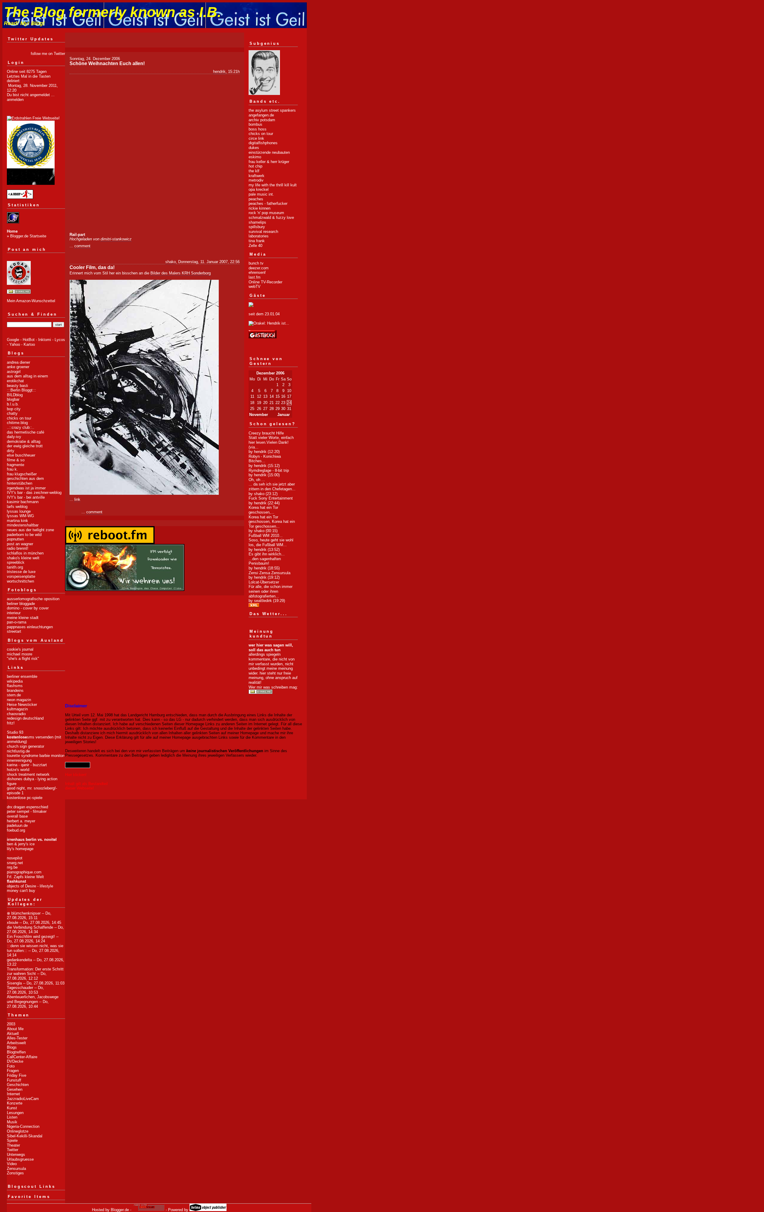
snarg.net (15, 863)
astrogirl (14, 371)
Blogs (12, 1047)
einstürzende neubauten (269, 152)
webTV (255, 286)
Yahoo (14, 344)
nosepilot (14, 858)
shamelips (257, 222)
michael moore (19, 654)
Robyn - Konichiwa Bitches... (265, 458)
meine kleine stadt (22, 617)
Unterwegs (16, 1154)
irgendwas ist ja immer (26, 488)
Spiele (12, 1140)
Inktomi (44, 339)
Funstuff (14, 1080)
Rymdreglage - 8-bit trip (269, 470)
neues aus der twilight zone (30, 530)
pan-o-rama (16, 622)
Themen (19, 1015)
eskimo (255, 157)
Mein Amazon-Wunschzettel (31, 301)
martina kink (17, 520)
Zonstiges (15, 1173)
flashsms (15, 685)
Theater (13, 1145)
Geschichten (18, 1084)
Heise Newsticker (22, 704)
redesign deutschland (25, 718)
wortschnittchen (20, 581)
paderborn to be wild (24, 534)
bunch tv (256, 263)
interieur (14, 613)
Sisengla (14, 983)
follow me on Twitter (48, 53)
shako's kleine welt (23, 558)
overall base (17, 816)
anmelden (15, 99)
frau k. (12, 469)
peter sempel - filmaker (27, 811)
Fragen (13, 1070)
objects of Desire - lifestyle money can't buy (30, 888)
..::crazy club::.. (20, 427)
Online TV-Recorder (265, 282)
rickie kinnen (259, 208)
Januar (283, 414)
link (77, 499)
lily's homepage (20, 849)
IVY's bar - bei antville (26, 497)
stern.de (14, 695)
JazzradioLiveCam (23, 1098)
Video (12, 1164)
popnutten (15, 539)
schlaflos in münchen (25, 553)
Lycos (60, 339)
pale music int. (261, 194)
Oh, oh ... (257, 479)
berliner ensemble (22, 676)
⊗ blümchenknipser (24, 913)
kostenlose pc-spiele (24, 797)
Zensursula (16, 1168)
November (258, 414)
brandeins (15, 690)
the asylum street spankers (272, 110)
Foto (11, 1066)
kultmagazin (17, 709)
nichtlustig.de (18, 751)
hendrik (219, 71)
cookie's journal (20, 649)
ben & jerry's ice (21, 844)
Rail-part (77, 234)
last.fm (255, 277)
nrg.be (12, 867)
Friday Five (16, 1075)
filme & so (15, 460)
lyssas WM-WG (20, 516)
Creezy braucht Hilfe (266, 433)
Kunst (12, 1108)
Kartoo (29, 344)
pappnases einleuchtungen (30, 627)
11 (252, 396)
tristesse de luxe (21, 571)
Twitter (12, 1150)
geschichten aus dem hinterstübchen (25, 481)
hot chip (255, 166)
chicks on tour (19, 418)
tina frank (257, 241)
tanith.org (15, 567)
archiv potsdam (262, 120)
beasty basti (17, 385)
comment (82, 246)
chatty (12, 413)
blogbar (13, 399)
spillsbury (257, 227)
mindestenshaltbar (22, 525)
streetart (14, 631)
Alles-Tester (17, 1038)
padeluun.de (17, 825)
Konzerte (14, 1103)
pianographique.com (24, 872)
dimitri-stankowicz (116, 239)
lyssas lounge (19, 511)
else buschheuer (21, 455)
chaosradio (16, 714)
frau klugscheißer (22, 474)
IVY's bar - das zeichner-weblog (34, 492)
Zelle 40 (255, 245)
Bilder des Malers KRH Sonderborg (180, 273)
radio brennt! (17, 548)
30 (283, 408)
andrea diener (18, 362)
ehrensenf (257, 272)
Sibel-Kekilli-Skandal (24, 1136)
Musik (12, 1122)
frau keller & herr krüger (269, 161)
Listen (12, 1117)
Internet (13, 1094)
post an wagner (20, 544)
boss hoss (258, 129)
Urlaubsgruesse (20, 1159)
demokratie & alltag (23, 441)
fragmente (15, 465)
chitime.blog (17, 422)
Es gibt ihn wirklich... (267, 554)
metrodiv (256, 180)
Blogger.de (120, 1210)
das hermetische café (25, 432)
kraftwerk (256, 175)
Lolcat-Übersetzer (264, 582)
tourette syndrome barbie (28, 755)
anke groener (18, 367)
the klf (254, 171)
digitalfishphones (263, 143)
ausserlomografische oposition (33, 599)
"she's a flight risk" (23, 658)
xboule (12, 922)
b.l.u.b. (13, 404)
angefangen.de (261, 115)
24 (289, 402)
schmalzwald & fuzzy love (271, 217)
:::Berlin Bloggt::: (21, 390)
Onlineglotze (17, 1131)
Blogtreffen (16, 1052)
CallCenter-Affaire (22, 1057)
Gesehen (14, 1089)
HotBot (29, 339)
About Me (15, 1029)
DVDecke (15, 1061)
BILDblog (15, 395)
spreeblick (15, 562)
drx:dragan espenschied (27, 807)
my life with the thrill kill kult (273, 185)
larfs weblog (17, 506)
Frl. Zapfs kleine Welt (25, 877)
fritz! (11, 723)
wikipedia (15, 681)
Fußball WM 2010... (266, 535)
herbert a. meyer (21, 821)
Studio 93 (15, 732)
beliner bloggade (21, 603)
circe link (256, 138)
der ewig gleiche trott (25, 446)
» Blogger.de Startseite (26, 236)
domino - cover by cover (28, 608)
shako (170, 261)
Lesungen (15, 1112)
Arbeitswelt (16, 1043)
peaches (256, 199)
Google (13, 339)
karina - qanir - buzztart (27, 765)
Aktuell (13, 1033)
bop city (14, 409)
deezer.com (259, 268)
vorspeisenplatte (21, 576)
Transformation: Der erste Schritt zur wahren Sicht (35, 971)
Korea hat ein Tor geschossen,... (263, 509)
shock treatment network (28, 774)
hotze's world (18, 769)
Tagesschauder (20, 987)
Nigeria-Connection (23, 1126)
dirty (10, 450)
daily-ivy (14, 436)
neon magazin (19, 700)
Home (12, 231)
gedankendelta (19, 960)
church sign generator (25, 746)
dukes (254, 147)
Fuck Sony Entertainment (271, 498)
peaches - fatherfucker (268, 203)
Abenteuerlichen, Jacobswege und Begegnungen (32, 999)
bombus (255, 124)
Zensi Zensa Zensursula (269, 573)
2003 (11, 1024)
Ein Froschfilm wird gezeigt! (31, 936)
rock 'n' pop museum (266, 213)
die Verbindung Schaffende (30, 927)
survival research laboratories (263, 234)
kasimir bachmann (22, 502)
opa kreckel (259, 189)
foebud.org (16, 830)
